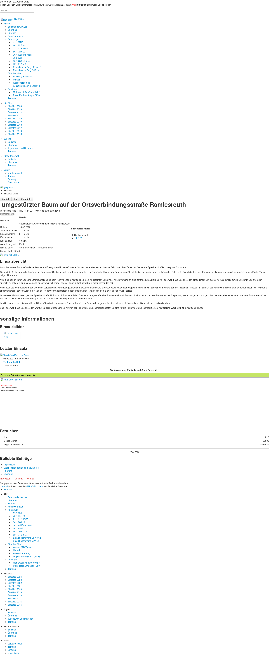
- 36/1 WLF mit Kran (22, 54)
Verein (7, 169)
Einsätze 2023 (15, 109)
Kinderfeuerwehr (12, 155)
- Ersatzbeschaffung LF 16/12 (26, 67)
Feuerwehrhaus (15, 36)
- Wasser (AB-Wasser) (22, 76)
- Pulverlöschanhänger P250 (26, 95)
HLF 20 (78, 238)
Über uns (12, 29)
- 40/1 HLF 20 (18, 45)
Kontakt (30, 478)
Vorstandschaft (15, 173)
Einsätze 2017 (15, 127)
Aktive (7, 23)
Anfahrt (19, 478)
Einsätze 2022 (15, 112)
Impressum (9, 464)
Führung (12, 32)
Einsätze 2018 (15, 124)
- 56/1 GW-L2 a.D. (21, 60)
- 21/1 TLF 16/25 (20, 48)
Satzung (12, 179)
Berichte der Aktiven (18, 26)
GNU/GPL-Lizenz (34, 486)
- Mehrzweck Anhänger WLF (26, 92)
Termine (12, 98)
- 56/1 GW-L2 (18, 51)
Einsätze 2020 (15, 118)
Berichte (12, 141)
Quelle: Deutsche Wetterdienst (9, 387)
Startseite (19, 18)
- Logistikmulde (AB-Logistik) (26, 85)
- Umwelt (16, 79)
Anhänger (12, 88)
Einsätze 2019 (15, 121)
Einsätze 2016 (15, 130)
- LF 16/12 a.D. (19, 64)
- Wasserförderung (21, 82)
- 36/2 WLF (17, 57)
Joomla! (4, 486)
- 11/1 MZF (17, 42)
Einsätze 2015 (15, 134)
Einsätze (8, 102)
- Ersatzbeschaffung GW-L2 (25, 70)
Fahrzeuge (13, 39)
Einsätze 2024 (15, 106)
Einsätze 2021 (15, 115)
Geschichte (13, 182)
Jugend (7, 138)
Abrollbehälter (14, 73)
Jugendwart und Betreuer (20, 148)
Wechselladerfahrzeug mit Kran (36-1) (23, 467)
